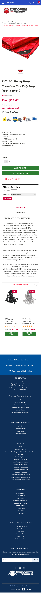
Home (3, 20)
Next (37, 284)
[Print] (9, 179)
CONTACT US (20, 508)
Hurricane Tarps (20, 534)
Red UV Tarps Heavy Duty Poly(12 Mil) (15, 23)
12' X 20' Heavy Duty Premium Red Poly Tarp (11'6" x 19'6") (21, 25)
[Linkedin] (16, 179)
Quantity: (5, 157)
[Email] (6, 179)
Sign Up (23, 428)
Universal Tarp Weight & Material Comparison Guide (20, 452)
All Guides (20, 454)
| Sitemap (28, 585)
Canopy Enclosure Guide (20, 467)
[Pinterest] (19, 179)
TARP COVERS (20, 496)
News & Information (20, 449)
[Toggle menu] (3, 4)
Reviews (20, 212)
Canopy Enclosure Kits (20, 405)
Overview (20, 207)
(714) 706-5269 (10, 3)
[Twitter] (13, 179)
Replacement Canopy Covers (20, 407)
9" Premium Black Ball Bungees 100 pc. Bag (11, 322)
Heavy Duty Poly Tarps (10, 22)
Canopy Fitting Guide (20, 464)
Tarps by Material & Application (17, 20)
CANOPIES (20, 498)
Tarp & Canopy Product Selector (20, 474)
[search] (30, 2)
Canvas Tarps (20, 529)
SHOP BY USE (20, 493)
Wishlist (20, 426)
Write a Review (10, 111)
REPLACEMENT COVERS (20, 501)
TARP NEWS (20, 513)
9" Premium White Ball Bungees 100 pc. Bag (29, 322)
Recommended (20, 284)
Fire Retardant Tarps (20, 539)
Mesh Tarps (20, 536)
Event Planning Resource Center (20, 479)
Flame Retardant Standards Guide (20, 477)
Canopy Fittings (20, 410)
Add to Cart (12, 333)
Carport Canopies (20, 402)
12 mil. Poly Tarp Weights (20, 462)
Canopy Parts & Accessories (20, 412)
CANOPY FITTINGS (20, 503)
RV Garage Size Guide (20, 472)
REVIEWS (20, 511)
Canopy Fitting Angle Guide (20, 469)
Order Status (20, 431)
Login (17, 428)
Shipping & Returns (20, 433)
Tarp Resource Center (20, 459)
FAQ (20, 447)
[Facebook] (3, 179)
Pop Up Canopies (20, 400)
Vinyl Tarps (20, 531)
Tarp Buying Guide (20, 457)
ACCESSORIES (20, 506)
